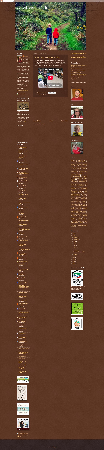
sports (84, 217)
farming (75, 178)
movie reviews (78, 201)
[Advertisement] (50, 108)
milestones (76, 200)
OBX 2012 (82, 202)
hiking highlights (81, 185)
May (75, 245)
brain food (77, 167)
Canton (78, 168)
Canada (74, 168)
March (75, 248)
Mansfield (78, 197)
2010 (74, 263)
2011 (74, 261)
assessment (73, 161)
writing (73, 226)
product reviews (74, 211)
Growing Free (22, 274)
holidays (78, 187)
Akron (72, 160)
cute (84, 175)
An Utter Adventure (23, 258)
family (85, 176)
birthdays (73, 164)
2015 (74, 233)
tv (85, 222)
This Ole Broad (22, 216)
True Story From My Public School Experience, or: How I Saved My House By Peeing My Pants (78, 76)
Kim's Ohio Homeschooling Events (24, 229)
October (76, 237)
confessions (73, 171)
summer (79, 219)
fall (82, 176)
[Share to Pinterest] (55, 93)
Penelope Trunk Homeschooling (22, 186)
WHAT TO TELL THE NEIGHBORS (23, 304)
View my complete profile (22, 90)
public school (83, 211)
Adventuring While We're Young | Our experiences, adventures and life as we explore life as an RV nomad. (24, 285)
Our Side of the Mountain (22, 278)
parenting (72, 205)
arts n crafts (82, 160)
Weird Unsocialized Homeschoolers (23, 353)
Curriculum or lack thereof (79, 174)
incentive (85, 191)
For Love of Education (24, 220)
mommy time (83, 200)
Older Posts (64, 121)
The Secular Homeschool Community (22, 212)
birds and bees (82, 163)
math (77, 198)
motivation (73, 201)
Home (51, 121)
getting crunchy (82, 181)
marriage (83, 197)
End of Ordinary (22, 321)
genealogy (85, 180)
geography (74, 181)
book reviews (82, 165)
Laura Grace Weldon (23, 161)
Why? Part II (74, 78)
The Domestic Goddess (24, 249)
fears (80, 178)
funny (79, 180)
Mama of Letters (22, 190)
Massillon (72, 198)
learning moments (75, 195)
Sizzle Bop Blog (22, 308)
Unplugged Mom (22, 325)
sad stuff (85, 214)
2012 (74, 259)
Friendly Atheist (22, 198)
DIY (72, 176)
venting (72, 224)
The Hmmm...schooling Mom (23, 269)
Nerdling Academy (23, 292)
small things (21, 233)
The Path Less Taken (23, 168)
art (76, 160)
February (76, 250)
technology (84, 219)
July (75, 241)
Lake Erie (84, 194)
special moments (77, 217)
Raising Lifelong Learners (22, 156)
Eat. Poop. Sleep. (23, 300)
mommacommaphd (23, 240)
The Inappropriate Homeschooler (23, 253)
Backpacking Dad (23, 224)
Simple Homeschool (23, 164)
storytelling (73, 219)
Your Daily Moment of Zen (47, 57)
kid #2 (44, 94)
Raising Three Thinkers (24, 348)
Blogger (54, 447)
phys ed (79, 208)
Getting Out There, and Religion (78, 70)
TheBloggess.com (23, 147)
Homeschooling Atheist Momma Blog (23, 173)
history (72, 187)
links (72, 197)
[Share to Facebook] (53, 93)
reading (83, 212)
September (76, 239)
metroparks (84, 198)
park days (75, 207)
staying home (82, 218)
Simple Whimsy (22, 333)
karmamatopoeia (22, 296)
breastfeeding (84, 167)
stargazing (73, 218)
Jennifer (26, 56)
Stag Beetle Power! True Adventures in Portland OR (23, 263)
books (72, 167)
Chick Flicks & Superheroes (22, 368)
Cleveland (77, 169)
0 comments (43, 92)
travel (81, 222)
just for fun (40, 94)
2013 (74, 257)
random (77, 212)
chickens (83, 168)
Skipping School (22, 341)
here (25, 121)
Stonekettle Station (23, 177)
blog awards (79, 164)
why (75, 225)
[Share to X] (52, 93)
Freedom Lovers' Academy (22, 245)
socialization (84, 215)
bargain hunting (81, 161)
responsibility (79, 214)
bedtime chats (74, 163)
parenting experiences (81, 205)
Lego (84, 195)
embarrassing (77, 176)
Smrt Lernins (22, 358)
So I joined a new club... (76, 72)
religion (73, 214)
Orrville (84, 204)
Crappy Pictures (22, 345)
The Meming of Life (23, 194)
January (76, 254)
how (80, 191)
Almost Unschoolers (23, 236)
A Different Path (32, 7)
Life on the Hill (22, 337)
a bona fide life (22, 356)
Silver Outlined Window (22, 372)
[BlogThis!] (50, 93)
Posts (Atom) (42, 124)
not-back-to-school (74, 202)
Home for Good (22, 317)
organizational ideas (75, 204)
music (48, 94)
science (75, 215)
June (75, 243)
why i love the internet (82, 225)
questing (72, 212)
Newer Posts (37, 121)
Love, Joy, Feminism (23, 207)
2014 (74, 235)
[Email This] (49, 93)
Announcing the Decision (76, 68)
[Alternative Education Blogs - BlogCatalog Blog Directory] (23, 436)
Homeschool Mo (22, 365)
